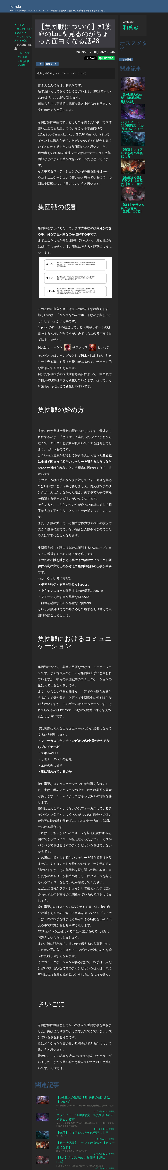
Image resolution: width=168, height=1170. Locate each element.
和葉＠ (131, 27)
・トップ (19, 24)
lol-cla (58, 8)
